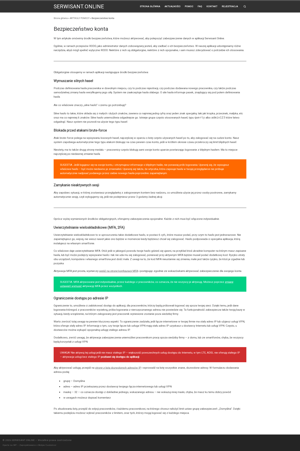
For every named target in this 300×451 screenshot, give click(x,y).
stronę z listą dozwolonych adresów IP (118, 367)
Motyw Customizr (47, 445)
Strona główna (61, 18)
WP (15, 445)
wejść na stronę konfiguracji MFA (118, 271)
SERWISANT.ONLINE (23, 440)
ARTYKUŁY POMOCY (80, 18)
